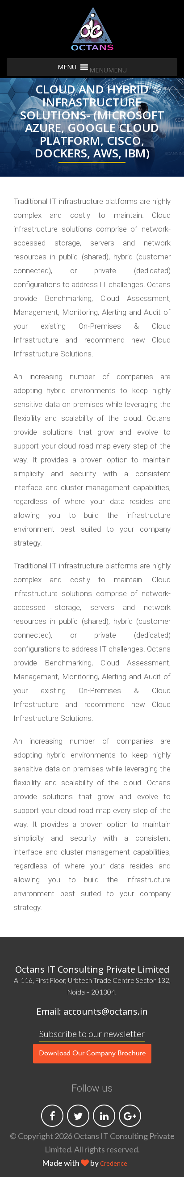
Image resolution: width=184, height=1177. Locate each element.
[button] (108, 70)
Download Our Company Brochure (92, 1053)
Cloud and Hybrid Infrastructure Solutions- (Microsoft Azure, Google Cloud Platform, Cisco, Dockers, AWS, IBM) (92, 122)
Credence (113, 1163)
